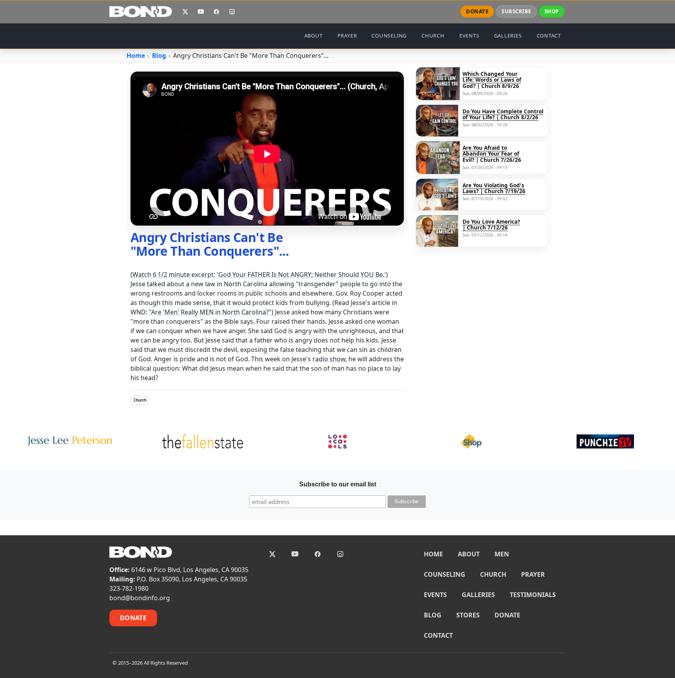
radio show (328, 359)
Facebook (216, 11)
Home (136, 55)
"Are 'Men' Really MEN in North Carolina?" (210, 312)
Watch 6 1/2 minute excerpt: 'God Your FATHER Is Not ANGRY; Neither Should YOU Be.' (259, 274)
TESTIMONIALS (533, 594)
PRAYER (347, 35)
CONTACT (549, 35)
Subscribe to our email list (337, 484)
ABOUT (313, 35)
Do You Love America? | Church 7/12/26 (491, 225)
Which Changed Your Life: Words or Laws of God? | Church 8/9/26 (491, 80)
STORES (468, 615)
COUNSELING (389, 35)
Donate (133, 617)
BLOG (432, 615)
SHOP (552, 11)
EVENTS (469, 35)
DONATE (477, 11)
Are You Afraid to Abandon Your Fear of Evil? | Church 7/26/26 (491, 154)
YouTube (201, 11)
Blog (159, 55)
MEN (502, 554)
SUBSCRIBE (516, 11)
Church (140, 400)
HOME (433, 554)
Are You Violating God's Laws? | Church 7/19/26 (493, 189)
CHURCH (433, 35)
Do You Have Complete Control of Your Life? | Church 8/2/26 (502, 115)
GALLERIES (508, 35)
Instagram (232, 11)
